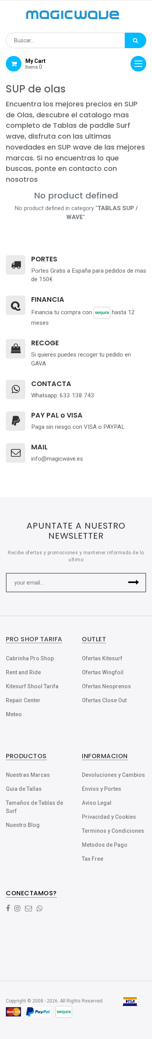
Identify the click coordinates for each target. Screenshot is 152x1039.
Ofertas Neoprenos (106, 686)
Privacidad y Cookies (109, 817)
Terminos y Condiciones (113, 831)
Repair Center (23, 700)
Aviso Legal (96, 803)
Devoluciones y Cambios (113, 775)
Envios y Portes (101, 789)
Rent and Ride (23, 672)
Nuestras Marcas (28, 775)
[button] (133, 582)
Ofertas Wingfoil (103, 672)
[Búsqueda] (135, 40)
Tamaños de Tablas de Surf (34, 807)
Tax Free (92, 859)
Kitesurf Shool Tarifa (32, 686)
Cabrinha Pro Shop (30, 658)
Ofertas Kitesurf (102, 658)
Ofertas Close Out (104, 700)
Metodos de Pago (104, 845)
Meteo (14, 714)
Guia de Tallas (24, 789)
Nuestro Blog (23, 825)
